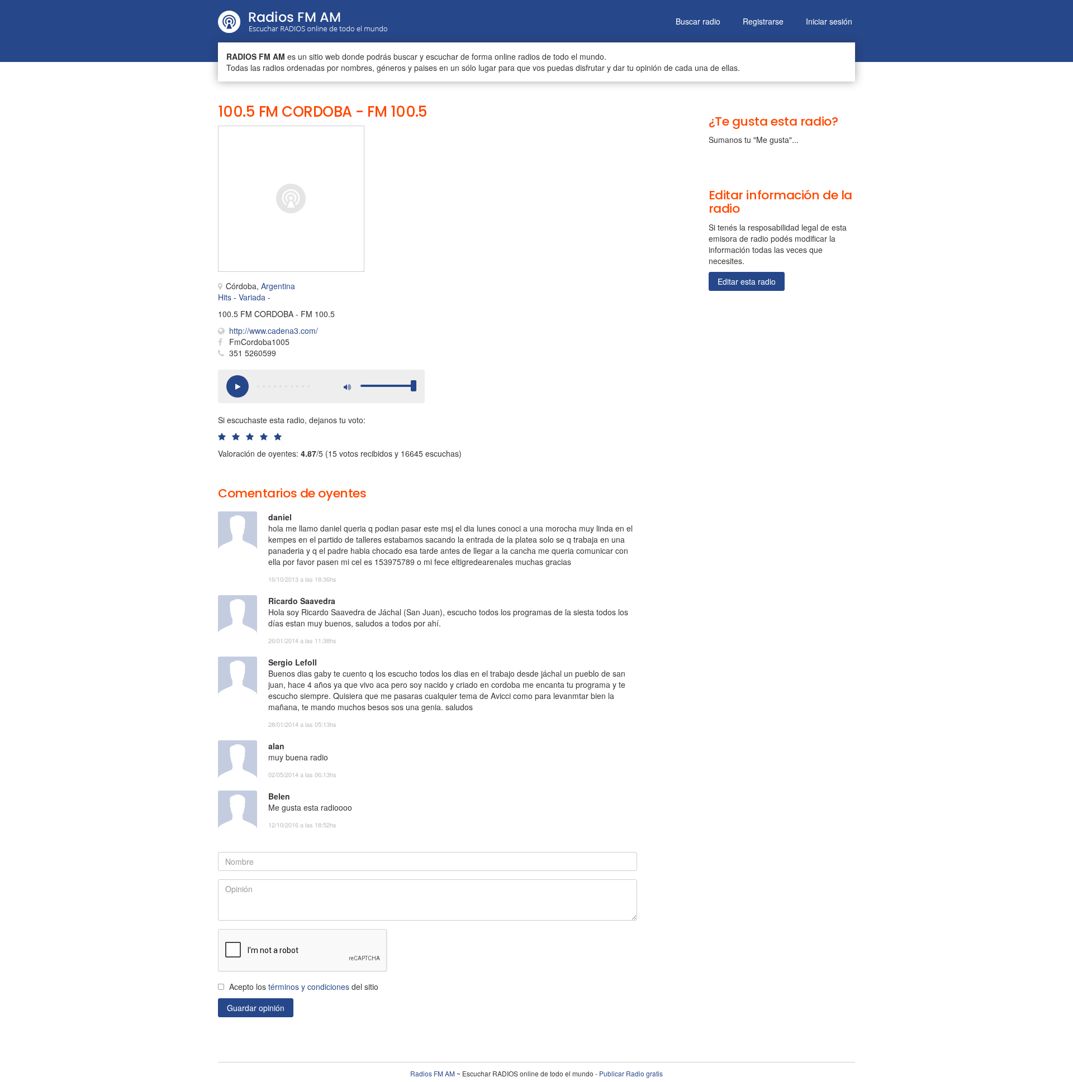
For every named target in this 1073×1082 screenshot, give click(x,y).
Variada (252, 297)
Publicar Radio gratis (631, 1073)
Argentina (278, 285)
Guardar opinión (255, 1007)
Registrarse (763, 21)
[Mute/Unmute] (346, 386)
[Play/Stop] (237, 386)
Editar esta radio (747, 281)
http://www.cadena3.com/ (273, 330)
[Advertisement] (492, 151)
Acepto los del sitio (303, 986)
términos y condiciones (308, 986)
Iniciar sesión (829, 21)
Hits (224, 297)
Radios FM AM (432, 1073)
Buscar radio (698, 21)
